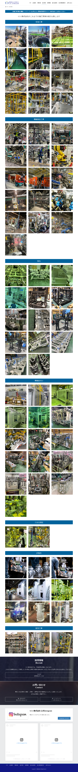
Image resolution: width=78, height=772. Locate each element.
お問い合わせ (48, 765)
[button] (39, 675)
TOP (7, 765)
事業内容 (16, 765)
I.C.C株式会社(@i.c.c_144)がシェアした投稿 (21, 758)
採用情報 (26, 765)
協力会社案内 (32, 765)
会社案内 (11, 765)
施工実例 (21, 765)
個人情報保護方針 (40, 765)
